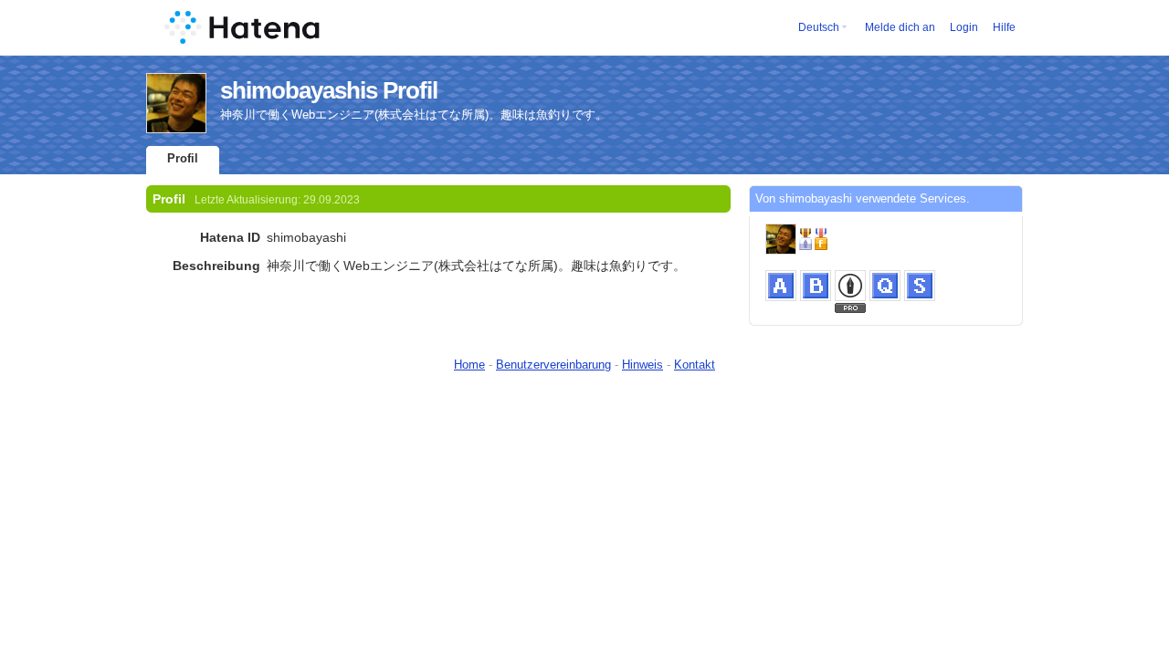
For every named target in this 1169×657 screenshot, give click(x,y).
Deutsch (818, 27)
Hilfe (1004, 27)
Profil (182, 158)
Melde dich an (900, 27)
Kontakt (694, 364)
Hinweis (642, 364)
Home (469, 364)
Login (964, 27)
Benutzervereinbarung (553, 364)
